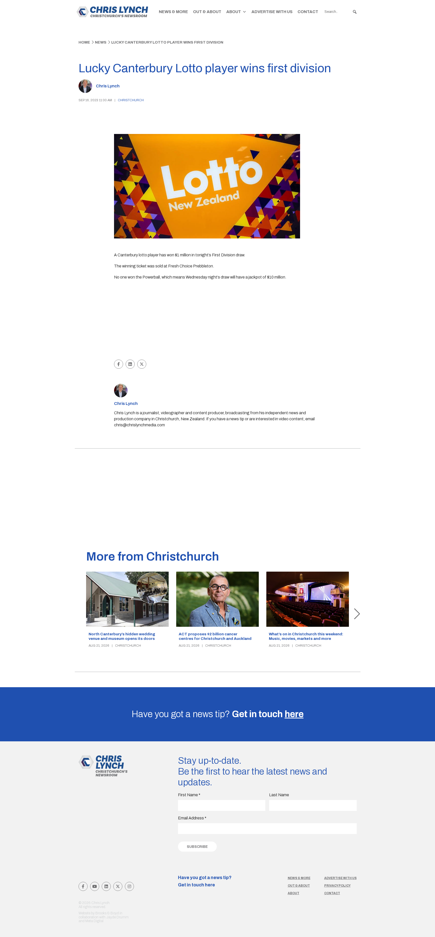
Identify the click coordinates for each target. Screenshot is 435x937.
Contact (308, 12)
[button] (354, 12)
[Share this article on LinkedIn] (130, 364)
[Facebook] (83, 886)
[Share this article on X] (141, 364)
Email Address (192, 818)
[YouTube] (94, 886)
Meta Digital (94, 921)
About (233, 12)
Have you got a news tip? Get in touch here (205, 881)
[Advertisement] (217, 320)
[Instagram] (129, 886)
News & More (173, 12)
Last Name (279, 795)
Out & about (299, 885)
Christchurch (131, 100)
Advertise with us (340, 878)
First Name (189, 795)
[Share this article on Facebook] (118, 364)
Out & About (207, 12)
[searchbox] (340, 12)
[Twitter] (117, 886)
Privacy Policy (337, 885)
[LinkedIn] (106, 886)
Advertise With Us (272, 12)
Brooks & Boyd (107, 913)
